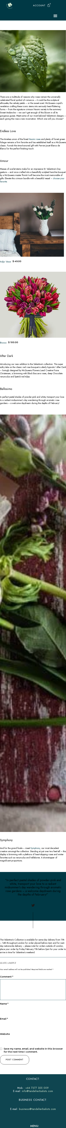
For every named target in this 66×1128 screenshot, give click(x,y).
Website (5, 1034)
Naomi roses (35, 139)
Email (4, 1018)
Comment (6, 976)
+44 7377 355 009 (37, 1088)
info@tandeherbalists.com (37, 1091)
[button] (39, 5)
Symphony (35, 848)
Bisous (3, 342)
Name (4, 1003)
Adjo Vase (5, 261)
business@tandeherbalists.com (37, 1109)
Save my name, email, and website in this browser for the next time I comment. (33, 1050)
